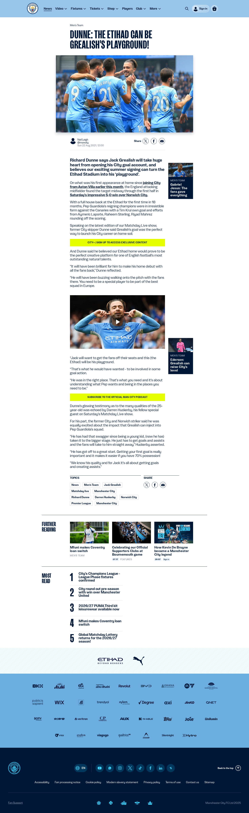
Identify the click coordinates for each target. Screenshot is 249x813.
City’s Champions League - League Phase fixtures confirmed (99, 577)
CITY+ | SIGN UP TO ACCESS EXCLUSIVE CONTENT (117, 242)
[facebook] (150, 768)
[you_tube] (99, 768)
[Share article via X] (146, 141)
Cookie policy (93, 782)
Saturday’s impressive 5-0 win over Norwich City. (109, 195)
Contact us (192, 782)
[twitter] (130, 768)
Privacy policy (152, 782)
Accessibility (42, 782)
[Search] (187, 8)
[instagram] (120, 768)
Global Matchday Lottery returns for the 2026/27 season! (98, 638)
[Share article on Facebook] (154, 141)
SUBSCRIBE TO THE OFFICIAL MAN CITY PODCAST (117, 397)
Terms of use (173, 782)
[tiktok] (140, 768)
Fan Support (15, 802)
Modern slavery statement (122, 782)
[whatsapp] (109, 768)
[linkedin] (160, 768)
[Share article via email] (162, 141)
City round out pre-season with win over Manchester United (99, 592)
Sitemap (209, 782)
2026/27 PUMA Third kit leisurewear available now (99, 607)
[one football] (170, 768)
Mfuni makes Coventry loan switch (100, 623)
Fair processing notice (67, 782)
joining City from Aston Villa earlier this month (115, 185)
